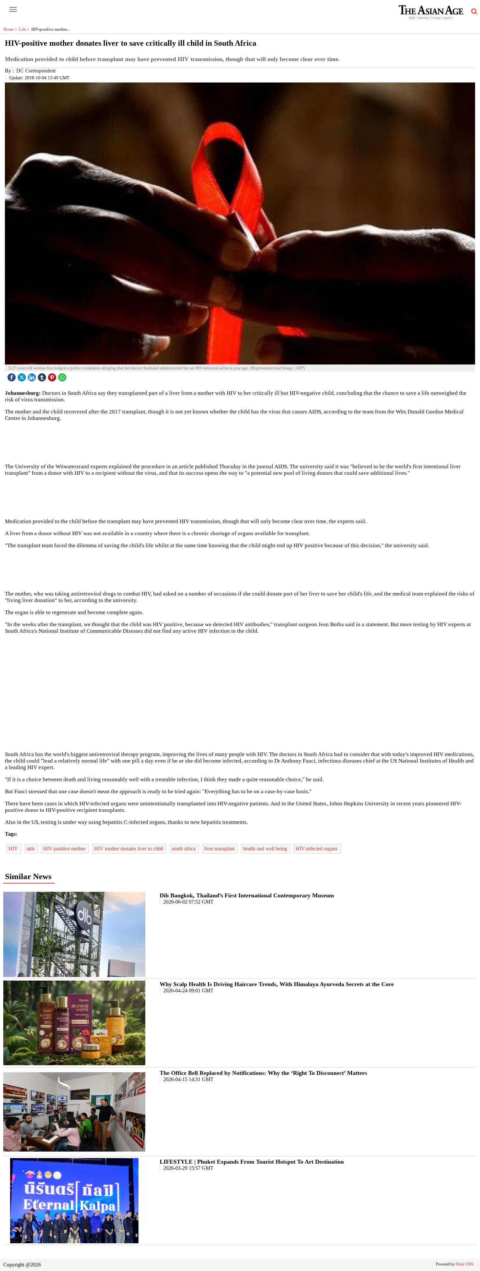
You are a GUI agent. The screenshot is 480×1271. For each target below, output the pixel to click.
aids (31, 848)
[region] (240, 442)
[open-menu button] (13, 9)
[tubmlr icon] (43, 375)
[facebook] (12, 375)
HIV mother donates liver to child (129, 848)
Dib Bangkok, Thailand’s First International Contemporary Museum (247, 895)
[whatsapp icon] (63, 375)
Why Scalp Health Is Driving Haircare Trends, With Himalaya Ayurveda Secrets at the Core (277, 984)
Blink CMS (464, 1264)
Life (25, 29)
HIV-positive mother (65, 848)
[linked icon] (32, 375)
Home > (11, 29)
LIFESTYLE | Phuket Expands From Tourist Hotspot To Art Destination (252, 1161)
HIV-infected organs (317, 848)
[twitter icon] (22, 375)
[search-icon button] (473, 12)
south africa (184, 848)
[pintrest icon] (53, 375)
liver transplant (220, 848)
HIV (13, 848)
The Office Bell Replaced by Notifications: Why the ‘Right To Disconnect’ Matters (263, 1073)
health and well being (265, 848)
